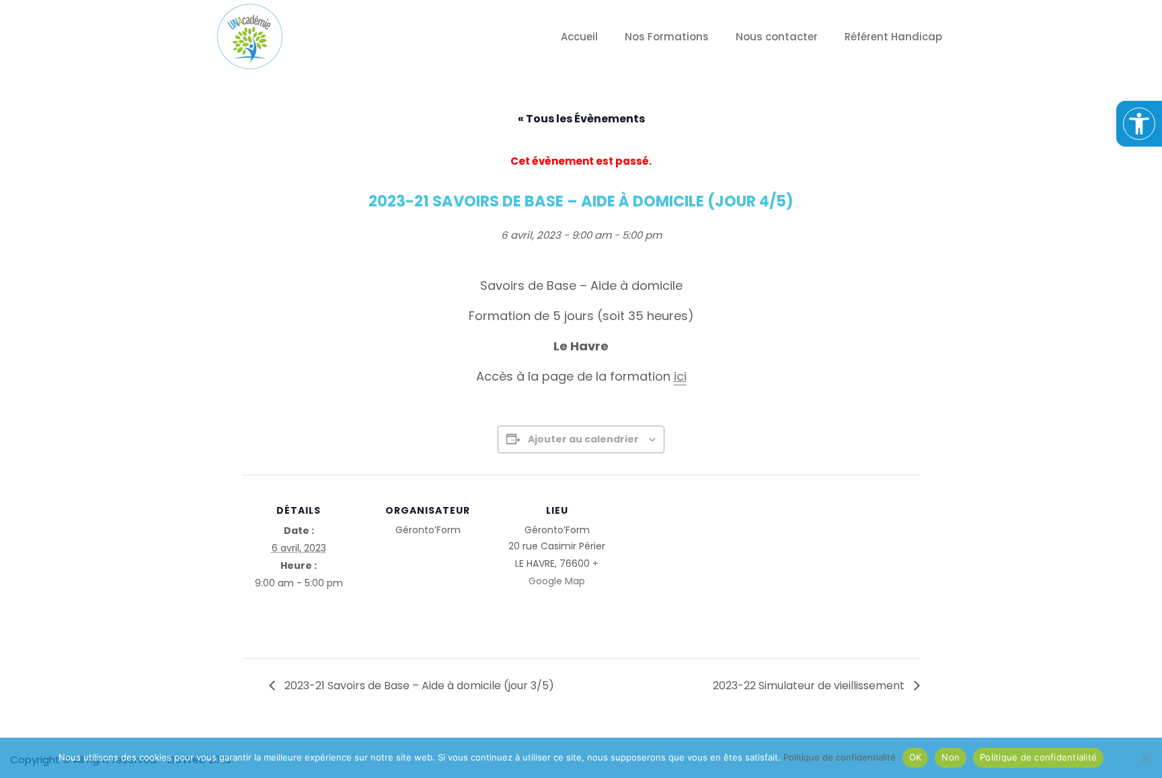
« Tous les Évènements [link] (581, 118)
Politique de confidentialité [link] (839, 757)
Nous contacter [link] (777, 37)
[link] (1139, 124)
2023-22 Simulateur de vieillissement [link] (810, 685)
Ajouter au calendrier (583, 439)
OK (915, 757)
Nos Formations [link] (667, 37)
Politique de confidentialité (1038, 757)
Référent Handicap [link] (893, 37)
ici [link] (680, 376)
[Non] (1145, 758)
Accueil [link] (579, 37)
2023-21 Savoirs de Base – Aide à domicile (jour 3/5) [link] (418, 685)
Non (950, 757)
